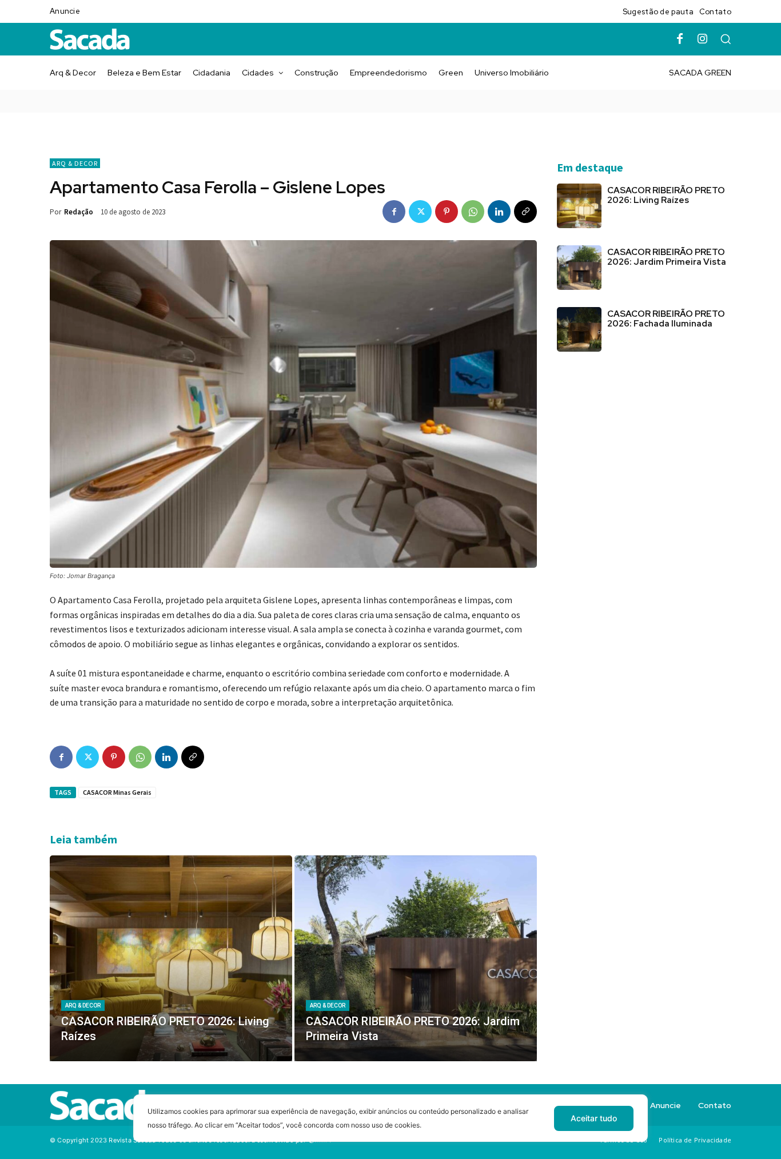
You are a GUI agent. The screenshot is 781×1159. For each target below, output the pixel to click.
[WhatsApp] (472, 211)
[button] (725, 39)
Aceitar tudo (594, 1118)
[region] (390, 1126)
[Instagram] (702, 39)
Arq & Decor (75, 163)
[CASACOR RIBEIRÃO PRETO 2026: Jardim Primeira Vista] (415, 958)
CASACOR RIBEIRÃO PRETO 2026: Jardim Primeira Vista (666, 257)
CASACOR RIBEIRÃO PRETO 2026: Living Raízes (666, 195)
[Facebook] (679, 39)
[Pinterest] (446, 211)
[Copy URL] (525, 211)
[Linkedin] (499, 211)
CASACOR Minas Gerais (117, 792)
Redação (78, 212)
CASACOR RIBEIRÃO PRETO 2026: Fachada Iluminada (666, 318)
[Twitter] (420, 211)
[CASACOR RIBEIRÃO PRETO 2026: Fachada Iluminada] (579, 329)
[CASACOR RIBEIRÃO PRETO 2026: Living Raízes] (171, 958)
